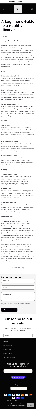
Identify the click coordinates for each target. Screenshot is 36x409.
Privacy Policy (7, 353)
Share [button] (5, 36)
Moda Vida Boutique (17, 400)
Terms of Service (9, 357)
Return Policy (7, 345)
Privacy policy (20, 403)
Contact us (7, 349)
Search (5, 341)
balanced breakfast (23, 106)
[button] (3, 9)
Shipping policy (12, 405)
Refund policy (11, 403)
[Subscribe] (30, 336)
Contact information (23, 405)
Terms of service (29, 403)
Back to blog (19, 268)
